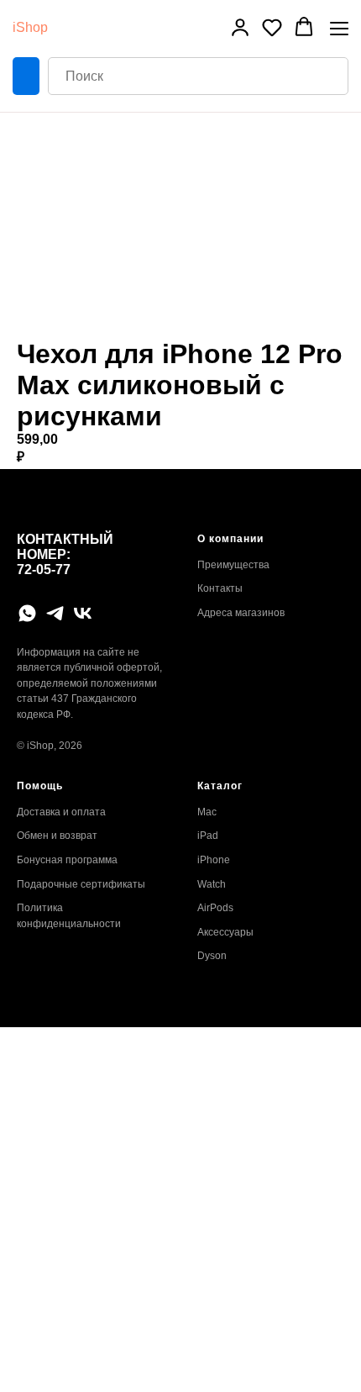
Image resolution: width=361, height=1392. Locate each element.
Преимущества (233, 565)
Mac (207, 812)
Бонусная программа (67, 860)
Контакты (220, 588)
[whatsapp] (27, 613)
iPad (207, 835)
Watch (211, 884)
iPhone (213, 860)
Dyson (212, 956)
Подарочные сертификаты (81, 884)
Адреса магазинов (241, 613)
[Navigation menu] (339, 28)
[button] (240, 27)
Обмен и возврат (57, 835)
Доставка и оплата (61, 812)
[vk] (82, 613)
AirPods (215, 908)
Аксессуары (225, 932)
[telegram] (54, 613)
